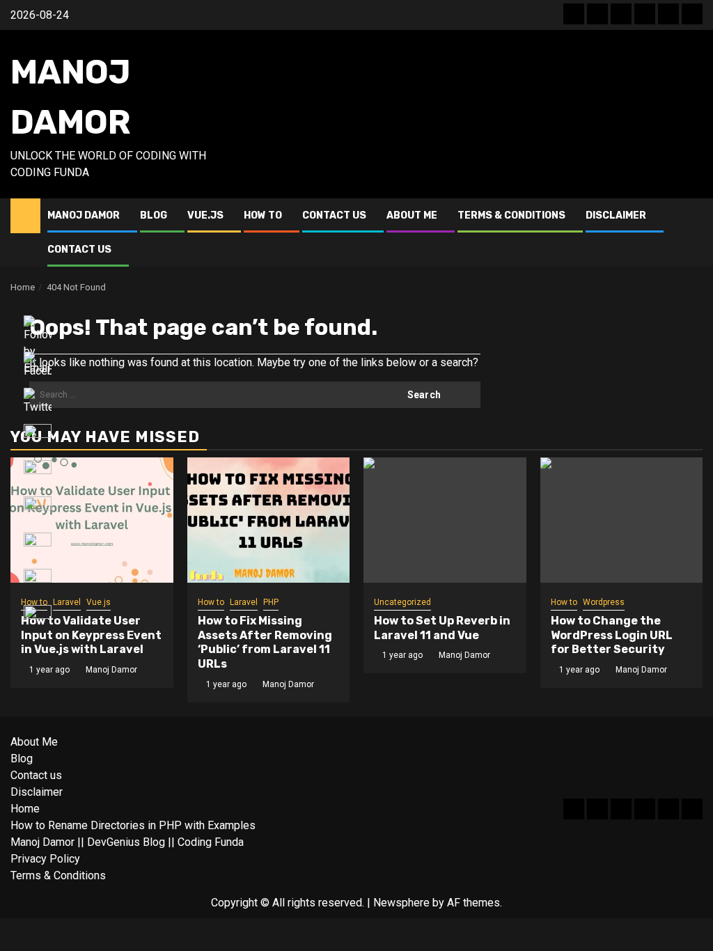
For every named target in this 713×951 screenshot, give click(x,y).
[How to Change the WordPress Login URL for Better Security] (621, 520)
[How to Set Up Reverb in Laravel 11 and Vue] (444, 520)
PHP (271, 602)
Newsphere (401, 902)
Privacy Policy (45, 858)
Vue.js (205, 215)
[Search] (692, 232)
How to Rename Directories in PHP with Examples (133, 825)
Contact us (334, 215)
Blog (153, 215)
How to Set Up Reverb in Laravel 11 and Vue (442, 628)
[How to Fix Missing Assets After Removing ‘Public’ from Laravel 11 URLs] (268, 520)
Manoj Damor (83, 215)
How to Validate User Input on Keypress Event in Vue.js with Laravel (91, 635)
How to (263, 215)
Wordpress (604, 602)
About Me (411, 215)
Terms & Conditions (511, 215)
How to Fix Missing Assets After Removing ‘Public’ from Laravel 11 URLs (265, 642)
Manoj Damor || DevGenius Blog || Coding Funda (127, 842)
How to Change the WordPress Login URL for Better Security (612, 635)
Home (25, 808)
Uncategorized (402, 602)
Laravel (67, 602)
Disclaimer (616, 215)
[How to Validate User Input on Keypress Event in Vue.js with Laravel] (91, 520)
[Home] (25, 215)
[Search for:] (198, 395)
